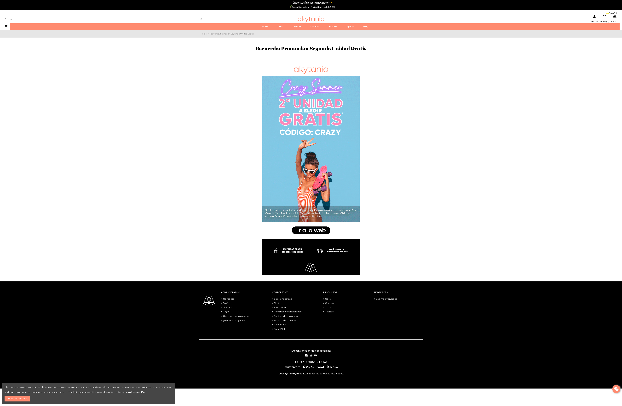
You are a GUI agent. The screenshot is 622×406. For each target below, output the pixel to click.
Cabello (329, 307)
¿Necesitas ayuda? (234, 320)
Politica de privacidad (286, 316)
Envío (226, 303)
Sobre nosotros (283, 298)
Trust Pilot (279, 329)
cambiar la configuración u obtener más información (116, 392)
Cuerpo (329, 303)
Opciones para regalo (236, 316)
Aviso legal (280, 307)
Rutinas (329, 311)
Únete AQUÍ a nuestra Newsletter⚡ (313, 2)
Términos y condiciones (288, 311)
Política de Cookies (285, 320)
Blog (276, 303)
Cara (328, 298)
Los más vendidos (386, 298)
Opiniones (280, 324)
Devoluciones (231, 307)
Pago (226, 311)
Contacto (229, 298)
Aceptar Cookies (17, 398)
